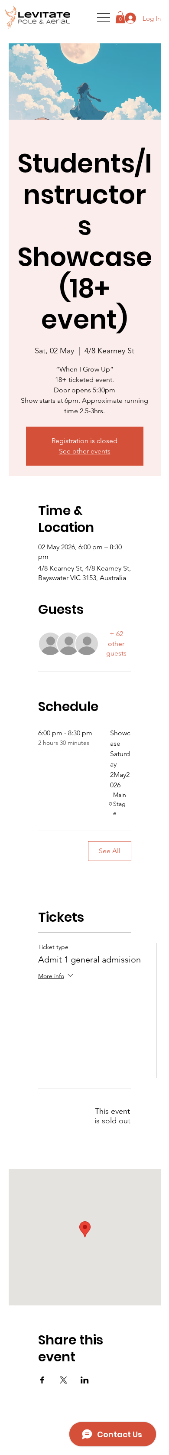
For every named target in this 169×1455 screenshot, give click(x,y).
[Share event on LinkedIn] (85, 1380)
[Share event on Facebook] (42, 1380)
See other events (84, 451)
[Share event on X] (63, 1380)
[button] (120, 17)
